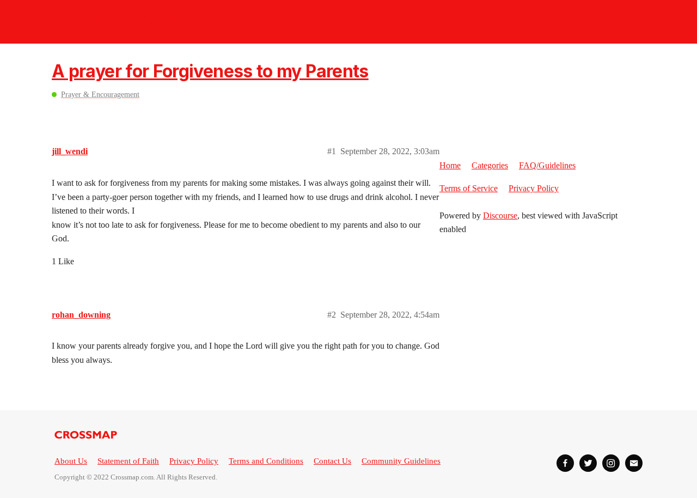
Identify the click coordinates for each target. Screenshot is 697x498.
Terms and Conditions (266, 461)
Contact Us (332, 461)
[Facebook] (565, 463)
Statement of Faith (128, 461)
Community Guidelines (401, 461)
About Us (70, 461)
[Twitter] (588, 463)
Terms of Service (468, 188)
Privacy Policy (534, 188)
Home (450, 165)
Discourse (500, 215)
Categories (490, 165)
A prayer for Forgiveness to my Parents (210, 71)
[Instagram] (611, 463)
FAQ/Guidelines (547, 165)
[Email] (634, 463)
